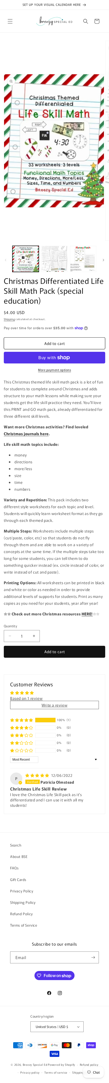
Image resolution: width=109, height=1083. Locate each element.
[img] (37, 775)
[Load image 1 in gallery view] (25, 259)
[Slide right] (103, 260)
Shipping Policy (23, 902)
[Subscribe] (93, 957)
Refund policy (89, 1064)
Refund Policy (21, 913)
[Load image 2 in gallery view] (54, 259)
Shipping (9, 319)
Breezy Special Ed (35, 1064)
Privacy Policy (21, 890)
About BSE (18, 856)
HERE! (87, 613)
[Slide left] (5, 260)
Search (16, 845)
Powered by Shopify (61, 1064)
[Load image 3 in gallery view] (83, 259)
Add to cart (54, 651)
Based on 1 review (26, 698)
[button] (10, 21)
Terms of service (55, 1072)
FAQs (14, 867)
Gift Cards (18, 879)
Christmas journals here (26, 433)
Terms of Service (23, 925)
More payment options (54, 370)
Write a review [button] (54, 705)
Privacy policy (30, 1072)
